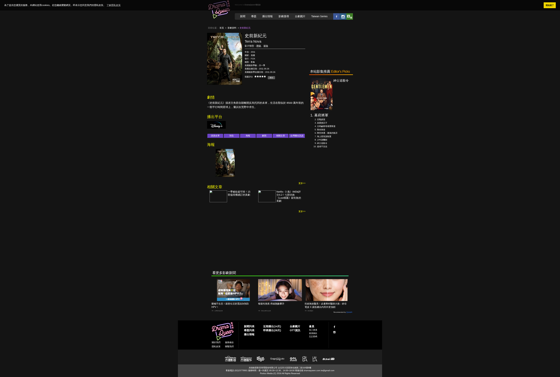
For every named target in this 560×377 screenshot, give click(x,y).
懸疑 (258, 46)
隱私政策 (216, 346)
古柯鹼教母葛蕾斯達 (326, 126)
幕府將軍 (321, 115)
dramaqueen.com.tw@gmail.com (319, 370)
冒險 (265, 46)
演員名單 (215, 135)
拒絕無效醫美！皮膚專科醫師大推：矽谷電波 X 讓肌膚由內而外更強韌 (326, 305)
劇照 (264, 135)
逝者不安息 (322, 146)
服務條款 (229, 342)
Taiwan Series (319, 16)
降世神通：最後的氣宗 (327, 133)
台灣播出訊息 (296, 135)
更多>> (302, 183)
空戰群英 (321, 119)
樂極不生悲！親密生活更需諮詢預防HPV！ (230, 305)
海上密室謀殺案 (324, 136)
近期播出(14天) (272, 326)
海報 (248, 135)
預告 (231, 135)
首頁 (221, 28)
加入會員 (313, 330)
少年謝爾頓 (322, 140)
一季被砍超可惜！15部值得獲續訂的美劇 (239, 193)
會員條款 (313, 333)
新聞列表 (249, 326)
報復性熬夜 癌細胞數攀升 (271, 303)
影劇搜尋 (284, 16)
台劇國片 (300, 16)
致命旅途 (321, 129)
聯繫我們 (229, 346)
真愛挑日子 (322, 123)
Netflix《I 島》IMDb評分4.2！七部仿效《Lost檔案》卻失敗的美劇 (288, 196)
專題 (253, 16)
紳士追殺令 (322, 143)
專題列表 (249, 330)
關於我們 (216, 342)
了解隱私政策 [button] (114, 5)
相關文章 (280, 135)
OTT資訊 (295, 330)
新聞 (242, 16)
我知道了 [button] (550, 5)
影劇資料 (232, 28)
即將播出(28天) (272, 330)
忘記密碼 (313, 336)
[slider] (260, 76)
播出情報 (267, 16)
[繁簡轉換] (349, 16)
